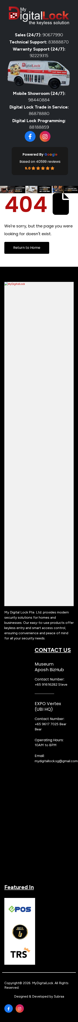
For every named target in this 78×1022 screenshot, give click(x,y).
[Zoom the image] (39, 284)
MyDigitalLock (42, 983)
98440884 (39, 99)
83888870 (58, 42)
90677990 (52, 34)
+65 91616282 (46, 684)
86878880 (39, 113)
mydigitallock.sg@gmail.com (56, 761)
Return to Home (26, 247)
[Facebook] (30, 136)
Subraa (59, 996)
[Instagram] (45, 136)
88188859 (39, 127)
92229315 (39, 55)
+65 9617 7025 (46, 724)
